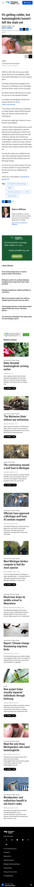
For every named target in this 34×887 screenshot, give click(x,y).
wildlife (10, 188)
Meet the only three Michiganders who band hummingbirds (17, 747)
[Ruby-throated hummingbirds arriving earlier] (16, 350)
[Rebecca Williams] (6, 212)
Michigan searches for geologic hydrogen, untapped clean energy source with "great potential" (15, 282)
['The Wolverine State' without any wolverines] (16, 403)
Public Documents (9, 860)
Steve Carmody (7, 523)
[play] (3, 885)
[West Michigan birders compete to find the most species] (16, 548)
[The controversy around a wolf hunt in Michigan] (16, 451)
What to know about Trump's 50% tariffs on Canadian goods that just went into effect (16, 299)
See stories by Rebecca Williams (19, 223)
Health (5, 686)
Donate (28, 3)
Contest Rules (8, 868)
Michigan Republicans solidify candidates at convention (16, 291)
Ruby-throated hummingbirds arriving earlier (16, 366)
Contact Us (7, 852)
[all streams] (31, 884)
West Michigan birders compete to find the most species (16, 564)
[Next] (30, 56)
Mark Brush (6, 808)
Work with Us (7, 856)
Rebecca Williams (7, 28)
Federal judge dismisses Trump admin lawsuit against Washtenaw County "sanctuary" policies (17, 308)
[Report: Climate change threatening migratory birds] (16, 630)
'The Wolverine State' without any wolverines (16, 418)
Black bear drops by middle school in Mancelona (14, 600)
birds (27, 192)
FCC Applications (8, 876)
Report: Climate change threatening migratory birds (16, 646)
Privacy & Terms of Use (10, 872)
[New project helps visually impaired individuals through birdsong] (16, 676)
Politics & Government (9, 462)
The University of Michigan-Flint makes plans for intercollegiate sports (17, 318)
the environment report (14, 192)
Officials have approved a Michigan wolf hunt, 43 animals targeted (16, 516)
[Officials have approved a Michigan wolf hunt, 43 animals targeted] (16, 500)
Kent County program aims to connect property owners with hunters (14, 273)
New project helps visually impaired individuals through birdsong (14, 694)
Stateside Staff (7, 424)
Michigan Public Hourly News (12, 864)
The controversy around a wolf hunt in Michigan (16, 466)
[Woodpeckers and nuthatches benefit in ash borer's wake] (16, 784)
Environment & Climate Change (17, 184)
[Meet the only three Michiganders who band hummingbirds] (16, 730)
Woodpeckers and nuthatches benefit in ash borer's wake (15, 800)
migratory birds (12, 196)
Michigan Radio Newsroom (10, 607)
